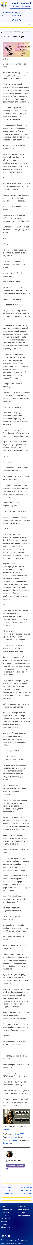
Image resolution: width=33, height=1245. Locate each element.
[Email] (7, 1169)
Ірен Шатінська (13, 1160)
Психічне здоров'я (10, 1140)
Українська (12, 1137)
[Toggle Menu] (29, 25)
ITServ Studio (17, 1243)
